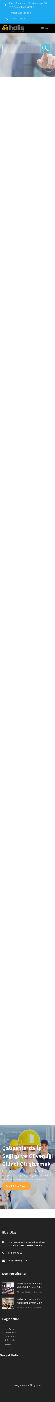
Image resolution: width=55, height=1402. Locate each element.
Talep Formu (11, 1336)
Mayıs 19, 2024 (25, 1308)
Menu (48, 28)
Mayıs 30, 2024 (25, 1292)
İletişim (8, 1344)
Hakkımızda (10, 1333)
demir (39, 1385)
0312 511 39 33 (17, 18)
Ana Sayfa (10, 1329)
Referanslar (10, 1340)
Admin (39, 1292)
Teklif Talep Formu (16, 1186)
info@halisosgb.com (21, 12)
